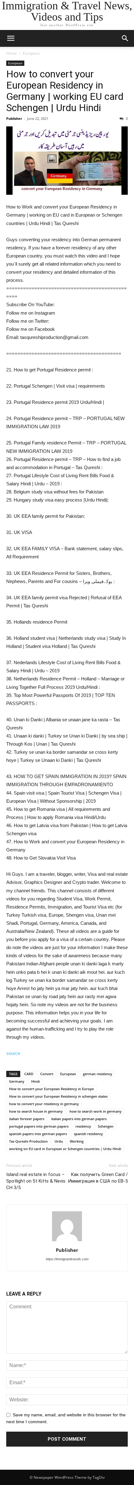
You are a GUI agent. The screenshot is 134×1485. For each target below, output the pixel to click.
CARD (28, 1073)
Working (77, 1141)
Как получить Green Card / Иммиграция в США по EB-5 (98, 1178)
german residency (97, 1073)
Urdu (59, 1141)
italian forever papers (26, 1118)
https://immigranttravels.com (67, 1259)
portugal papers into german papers (39, 1126)
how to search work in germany (95, 1111)
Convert (46, 1073)
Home (11, 53)
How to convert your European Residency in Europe (51, 1088)
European (31, 53)
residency (83, 1126)
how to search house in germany (36, 1111)
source (13, 1053)
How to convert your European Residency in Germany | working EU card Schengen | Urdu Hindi (64, 91)
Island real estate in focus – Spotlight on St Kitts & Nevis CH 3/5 (35, 1181)
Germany (16, 1081)
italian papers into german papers (79, 1118)
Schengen (105, 1126)
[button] (125, 38)
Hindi (35, 1081)
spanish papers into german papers (38, 1133)
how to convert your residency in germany (44, 1103)
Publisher (14, 118)
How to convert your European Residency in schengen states (58, 1096)
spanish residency (88, 1133)
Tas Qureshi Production (28, 1141)
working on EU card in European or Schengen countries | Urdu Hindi (65, 1148)
